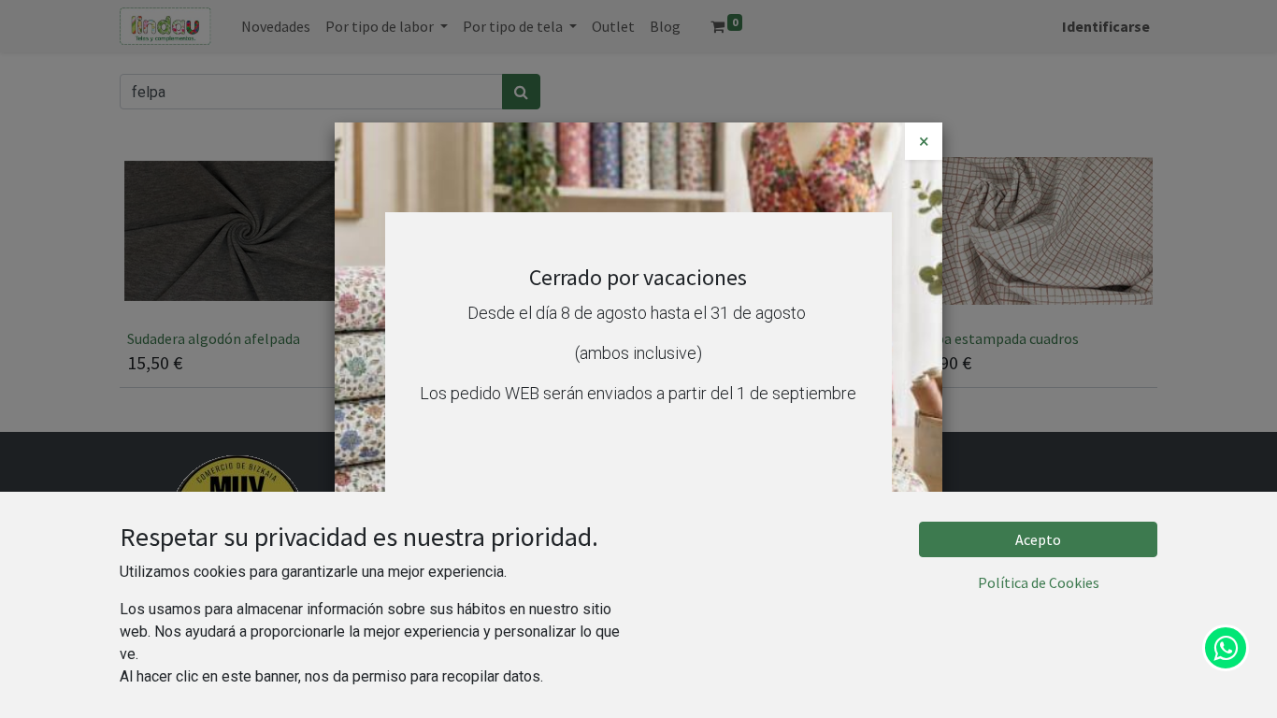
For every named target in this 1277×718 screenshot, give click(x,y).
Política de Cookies (1038, 582)
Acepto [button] (1038, 539)
